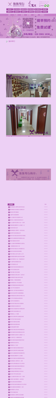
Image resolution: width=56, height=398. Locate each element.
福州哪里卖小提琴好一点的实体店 (17, 313)
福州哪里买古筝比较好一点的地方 (17, 357)
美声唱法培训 (31, 9)
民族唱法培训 (24, 9)
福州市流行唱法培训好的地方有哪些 (18, 318)
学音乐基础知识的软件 (15, 323)
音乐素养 (45, 9)
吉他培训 (17, 11)
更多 (46, 287)
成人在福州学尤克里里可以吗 (16, 300)
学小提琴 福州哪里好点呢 (15, 344)
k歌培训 (10, 9)
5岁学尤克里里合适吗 (14, 352)
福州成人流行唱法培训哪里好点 (17, 373)
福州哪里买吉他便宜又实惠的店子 (17, 292)
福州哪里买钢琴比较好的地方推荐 (17, 339)
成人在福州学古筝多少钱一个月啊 (17, 305)
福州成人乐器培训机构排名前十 (17, 302)
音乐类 (22, 15)
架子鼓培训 (37, 9)
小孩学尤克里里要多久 (15, 383)
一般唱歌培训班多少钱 (15, 328)
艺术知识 (11, 287)
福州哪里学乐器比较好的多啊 (16, 360)
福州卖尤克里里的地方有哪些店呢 (17, 391)
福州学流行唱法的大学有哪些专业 (17, 331)
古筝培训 (24, 11)
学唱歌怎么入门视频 (14, 396)
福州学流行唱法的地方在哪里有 (17, 386)
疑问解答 (29, 15)
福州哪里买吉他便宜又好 (15, 388)
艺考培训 (45, 11)
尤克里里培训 (38, 11)
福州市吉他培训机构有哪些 (16, 334)
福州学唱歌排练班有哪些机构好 (17, 367)
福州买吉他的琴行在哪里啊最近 (17, 375)
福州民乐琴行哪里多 (14, 294)
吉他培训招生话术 (14, 310)
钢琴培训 (10, 11)
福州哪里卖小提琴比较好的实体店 (17, 289)
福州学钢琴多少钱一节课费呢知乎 (17, 341)
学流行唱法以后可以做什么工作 (17, 336)
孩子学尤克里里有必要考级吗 (16, 380)
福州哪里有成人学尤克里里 (16, 365)
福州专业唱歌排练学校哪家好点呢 (17, 320)
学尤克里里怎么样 (14, 347)
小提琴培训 (30, 11)
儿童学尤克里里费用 (14, 297)
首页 (9, 15)
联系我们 (42, 15)
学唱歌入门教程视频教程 (15, 362)
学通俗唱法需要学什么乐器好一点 (17, 307)
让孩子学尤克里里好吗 (15, 370)
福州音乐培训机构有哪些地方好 (17, 349)
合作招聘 (36, 15)
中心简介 (16, 15)
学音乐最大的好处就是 (15, 354)
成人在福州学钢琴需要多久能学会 (17, 326)
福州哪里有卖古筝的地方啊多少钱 (17, 378)
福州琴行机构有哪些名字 (15, 315)
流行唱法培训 (17, 9)
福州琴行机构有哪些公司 (15, 394)
